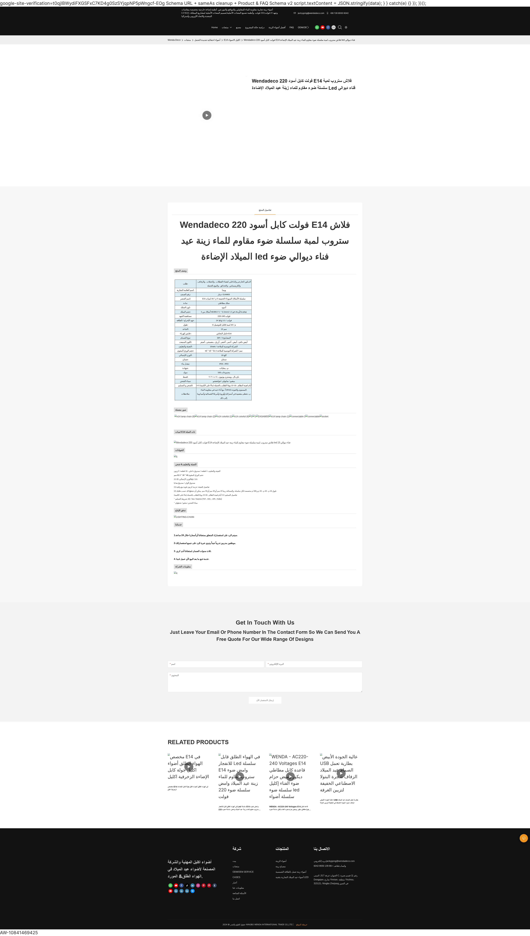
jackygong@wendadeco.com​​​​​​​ (310, 13)
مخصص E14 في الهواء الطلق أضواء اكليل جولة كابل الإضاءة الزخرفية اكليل (188, 788)
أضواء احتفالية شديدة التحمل (207, 40)
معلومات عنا (238, 888)
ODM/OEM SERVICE (243, 872)
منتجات (187, 40)
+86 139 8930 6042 (339, 13)
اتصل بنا (236, 898)
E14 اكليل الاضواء (232, 40)
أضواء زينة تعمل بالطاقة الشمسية (291, 872)
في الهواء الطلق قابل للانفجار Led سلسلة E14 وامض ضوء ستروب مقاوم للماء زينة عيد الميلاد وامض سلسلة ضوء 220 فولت (238, 808)
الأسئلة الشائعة (239, 893)
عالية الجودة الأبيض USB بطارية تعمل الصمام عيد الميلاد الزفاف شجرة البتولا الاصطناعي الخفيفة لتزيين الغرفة (339, 801)
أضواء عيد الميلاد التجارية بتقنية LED (292, 877)
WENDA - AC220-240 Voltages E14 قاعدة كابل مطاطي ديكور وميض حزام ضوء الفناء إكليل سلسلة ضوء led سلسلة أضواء (289, 808)
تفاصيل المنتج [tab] (265, 210)
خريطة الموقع (301, 924)
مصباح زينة (281, 866)
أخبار (235, 882)
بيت (234, 861)
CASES (236, 877)
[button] (308, 27)
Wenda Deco (174, 40)
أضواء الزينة (281, 861)
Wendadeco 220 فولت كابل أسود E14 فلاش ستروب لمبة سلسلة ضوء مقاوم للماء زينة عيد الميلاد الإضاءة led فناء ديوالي (299, 40)
